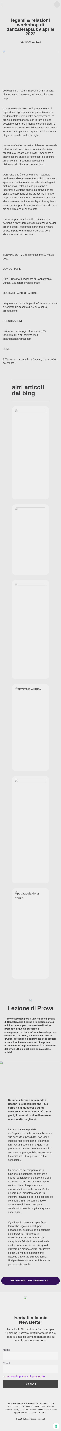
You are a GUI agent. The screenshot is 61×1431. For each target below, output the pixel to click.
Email (6, 1363)
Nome (6, 1349)
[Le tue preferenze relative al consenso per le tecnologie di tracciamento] (56, 1426)
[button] (57, 4)
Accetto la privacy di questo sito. (26, 1376)
